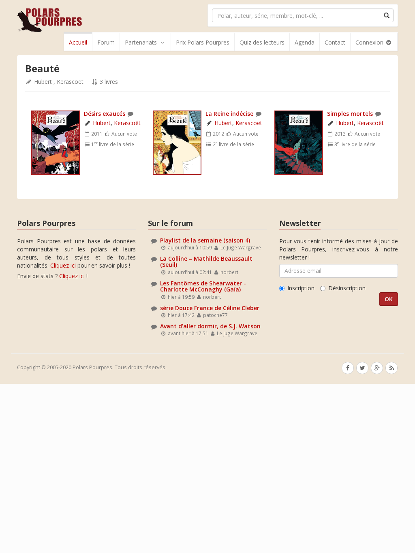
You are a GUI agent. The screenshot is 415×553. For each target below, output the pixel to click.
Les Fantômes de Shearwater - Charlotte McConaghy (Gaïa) (203, 286)
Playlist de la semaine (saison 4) (205, 240)
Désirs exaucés (104, 113)
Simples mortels (350, 113)
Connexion (370, 42)
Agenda (304, 42)
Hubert (43, 81)
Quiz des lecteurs (262, 42)
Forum (106, 42)
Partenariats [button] (141, 42)
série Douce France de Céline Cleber (209, 308)
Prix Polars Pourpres (202, 42)
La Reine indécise (229, 113)
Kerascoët (70, 81)
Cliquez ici (63, 265)
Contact (335, 42)
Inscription (300, 288)
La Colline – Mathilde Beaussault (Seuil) (206, 261)
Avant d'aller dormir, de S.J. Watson (210, 326)
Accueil (78, 42)
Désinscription (347, 288)
